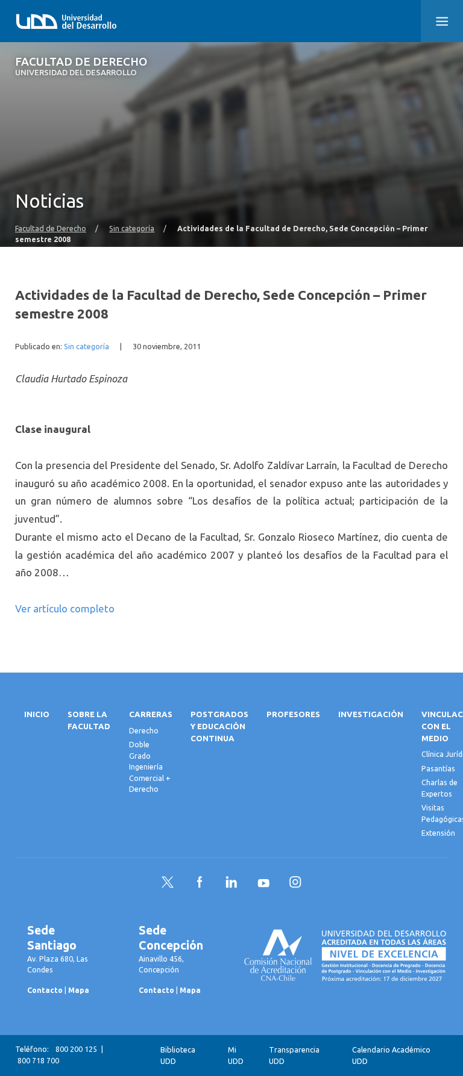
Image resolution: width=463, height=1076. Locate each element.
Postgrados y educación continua (219, 726)
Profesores (293, 714)
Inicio (36, 714)
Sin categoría (131, 228)
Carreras (150, 714)
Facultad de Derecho (81, 66)
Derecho (144, 731)
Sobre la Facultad (89, 720)
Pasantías (438, 769)
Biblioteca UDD (177, 1055)
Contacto (45, 990)
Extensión (438, 833)
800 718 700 (38, 1061)
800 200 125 (76, 1049)
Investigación (370, 714)
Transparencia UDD (294, 1055)
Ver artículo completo (65, 608)
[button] (442, 21)
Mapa (78, 990)
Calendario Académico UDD (391, 1055)
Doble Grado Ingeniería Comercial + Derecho (150, 767)
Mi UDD (236, 1055)
